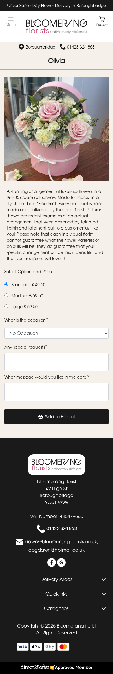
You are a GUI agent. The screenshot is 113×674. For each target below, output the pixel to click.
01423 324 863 (81, 46)
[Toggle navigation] (11, 22)
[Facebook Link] (52, 562)
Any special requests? (25, 347)
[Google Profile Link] (61, 562)
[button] (56, 578)
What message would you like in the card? (46, 376)
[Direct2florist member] (56, 668)
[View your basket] (102, 21)
